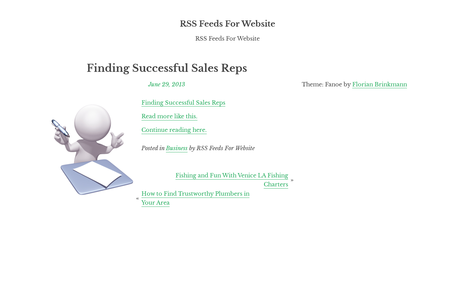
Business (177, 148)
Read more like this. (169, 116)
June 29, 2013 (166, 84)
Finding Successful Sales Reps (183, 102)
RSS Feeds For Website (227, 24)
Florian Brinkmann (379, 84)
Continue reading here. (174, 129)
